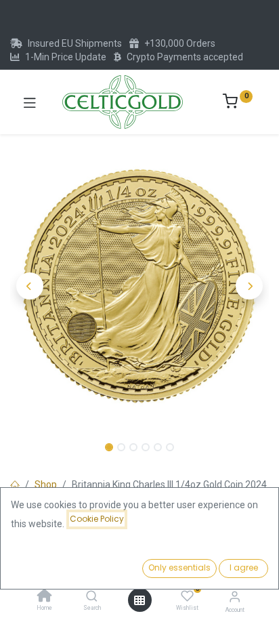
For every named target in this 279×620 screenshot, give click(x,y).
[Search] (91, 597)
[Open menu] (139, 600)
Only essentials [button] (179, 567)
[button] (29, 286)
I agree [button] (244, 567)
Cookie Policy (97, 518)
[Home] (44, 597)
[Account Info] (234, 596)
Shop (46, 484)
